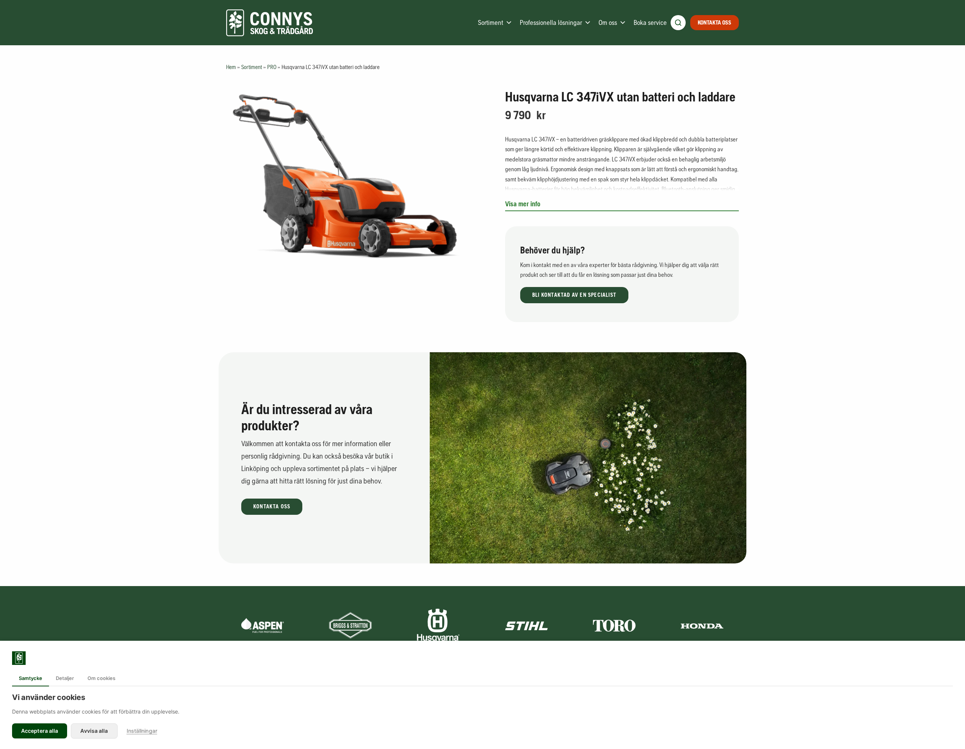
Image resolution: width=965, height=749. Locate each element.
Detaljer (65, 678)
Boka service (650, 22)
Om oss (608, 22)
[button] (574, 295)
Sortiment (490, 22)
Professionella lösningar (551, 22)
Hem (231, 67)
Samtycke (30, 678)
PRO (271, 67)
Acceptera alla (39, 731)
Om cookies (101, 678)
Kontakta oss (714, 22)
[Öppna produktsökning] (678, 22)
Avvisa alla (94, 731)
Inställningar (142, 731)
